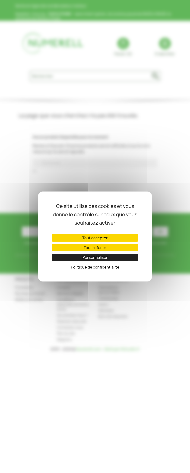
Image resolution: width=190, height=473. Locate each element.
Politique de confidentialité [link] (95, 267)
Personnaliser (95, 257)
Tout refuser (95, 247)
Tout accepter (95, 237)
